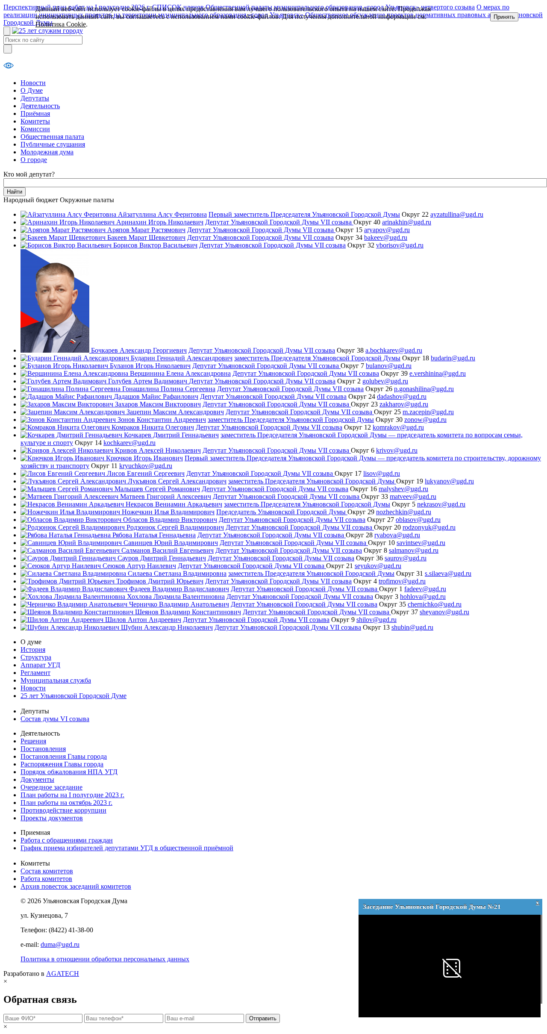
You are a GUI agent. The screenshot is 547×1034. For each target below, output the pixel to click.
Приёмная (35, 113)
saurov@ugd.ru (405, 558)
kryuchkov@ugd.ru (145, 465)
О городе (34, 159)
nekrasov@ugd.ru (441, 504)
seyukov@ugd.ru (378, 565)
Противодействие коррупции (63, 810)
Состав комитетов (47, 871)
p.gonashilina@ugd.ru (424, 388)
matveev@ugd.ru (413, 496)
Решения (33, 741)
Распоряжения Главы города (62, 764)
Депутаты (35, 98)
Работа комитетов (46, 878)
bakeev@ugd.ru (385, 237)
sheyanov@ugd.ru (444, 612)
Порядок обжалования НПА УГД (69, 771)
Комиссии (35, 129)
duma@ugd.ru (60, 944)
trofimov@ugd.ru (402, 581)
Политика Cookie (60, 24)
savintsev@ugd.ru (421, 542)
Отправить (262, 1018)
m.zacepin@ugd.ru (428, 411)
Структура (36, 657)
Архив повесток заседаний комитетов (76, 886)
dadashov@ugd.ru (401, 396)
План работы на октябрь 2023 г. (66, 802)
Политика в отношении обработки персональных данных (105, 959)
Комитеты (35, 121)
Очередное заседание (51, 787)
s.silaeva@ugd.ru (448, 573)
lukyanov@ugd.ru (449, 481)
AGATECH (62, 973)
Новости (33, 82)
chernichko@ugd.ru (435, 604)
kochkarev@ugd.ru (129, 442)
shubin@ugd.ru (412, 627)
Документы (37, 779)
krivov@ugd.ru (397, 450)
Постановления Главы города (64, 756)
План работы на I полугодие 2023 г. (72, 794)
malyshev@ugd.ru (403, 488)
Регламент (35, 672)
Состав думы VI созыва (55, 718)
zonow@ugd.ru (425, 419)
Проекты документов (52, 818)
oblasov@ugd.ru (418, 519)
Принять (504, 17)
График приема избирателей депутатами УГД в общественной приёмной (127, 847)
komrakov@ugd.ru (398, 427)
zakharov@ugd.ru (403, 404)
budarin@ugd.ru (453, 358)
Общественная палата (52, 136)
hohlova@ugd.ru (423, 596)
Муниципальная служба (56, 680)
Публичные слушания (53, 144)
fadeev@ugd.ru (425, 588)
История (33, 649)
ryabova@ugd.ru (397, 535)
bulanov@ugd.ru (389, 365)
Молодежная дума (47, 152)
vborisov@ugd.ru (399, 245)
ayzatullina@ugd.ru (456, 214)
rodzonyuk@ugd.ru (429, 527)
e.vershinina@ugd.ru (437, 373)
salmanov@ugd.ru (413, 550)
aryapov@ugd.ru (387, 229)
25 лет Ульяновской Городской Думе (73, 695)
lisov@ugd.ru (381, 473)
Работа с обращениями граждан (67, 840)
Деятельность (40, 105)
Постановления (43, 748)
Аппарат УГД (40, 665)
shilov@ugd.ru (376, 619)
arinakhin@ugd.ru (406, 222)
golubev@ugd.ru (385, 381)
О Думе (32, 90)
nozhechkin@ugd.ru (403, 512)
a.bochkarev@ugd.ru (393, 350)
